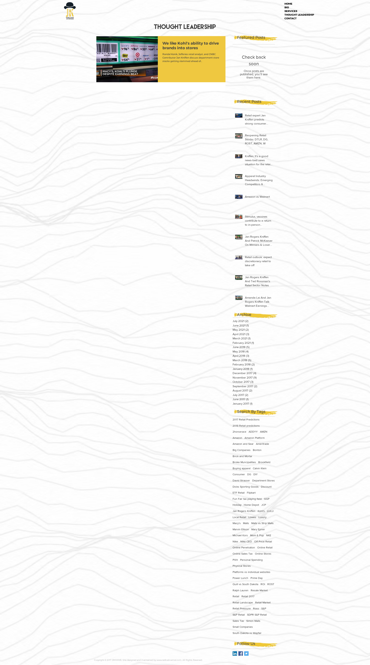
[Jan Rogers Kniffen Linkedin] (235, 653)
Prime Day (257, 577)
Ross (256, 608)
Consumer (239, 474)
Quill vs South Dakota (245, 584)
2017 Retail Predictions (246, 419)
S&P (263, 608)
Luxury (262, 517)
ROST (270, 584)
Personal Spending (251, 559)
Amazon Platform (255, 437)
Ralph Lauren (240, 590)
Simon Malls (253, 620)
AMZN (263, 431)
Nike (235, 541)
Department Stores (263, 480)
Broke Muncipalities (244, 462)
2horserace (239, 431)
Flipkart (251, 492)
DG (249, 474)
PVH (235, 559)
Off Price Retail (263, 541)
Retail (236, 596)
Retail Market (263, 602)
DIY (255, 474)
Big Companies (242, 450)
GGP (266, 498)
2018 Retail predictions (246, 425)
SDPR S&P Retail (257, 614)
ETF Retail (239, 492)
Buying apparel (242, 468)
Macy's (237, 523)
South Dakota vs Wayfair (247, 633)
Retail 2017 (247, 596)
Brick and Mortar (242, 456)
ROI (263, 584)
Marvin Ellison (241, 529)
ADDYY (253, 431)
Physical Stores (242, 565)
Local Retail (239, 517)
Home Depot (251, 504)
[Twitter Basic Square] (246, 653)
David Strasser (241, 480)
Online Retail (264, 547)
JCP (263, 504)
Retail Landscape (243, 602)
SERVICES (290, 11)
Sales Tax (238, 620)
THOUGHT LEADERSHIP (299, 14)
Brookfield (264, 462)
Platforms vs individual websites (251, 572)
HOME (288, 3)
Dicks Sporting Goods (246, 486)
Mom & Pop (257, 535)
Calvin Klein (260, 468)
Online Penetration (244, 547)
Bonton (257, 450)
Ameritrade (262, 443)
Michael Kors (240, 535)
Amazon (237, 437)
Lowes (252, 517)
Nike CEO (246, 541)
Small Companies (243, 626)
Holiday (237, 504)
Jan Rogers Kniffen (244, 511)
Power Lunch (240, 577)
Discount (266, 486)
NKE (268, 535)
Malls (246, 523)
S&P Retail (239, 614)
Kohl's (261, 511)
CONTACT (290, 18)
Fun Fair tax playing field (247, 498)
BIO (286, 7)
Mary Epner (258, 529)
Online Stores (263, 553)
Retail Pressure (242, 608)
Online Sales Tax (243, 553)
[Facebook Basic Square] (240, 653)
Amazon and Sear (243, 443)
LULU (270, 511)
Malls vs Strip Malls (262, 523)
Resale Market (259, 590)
